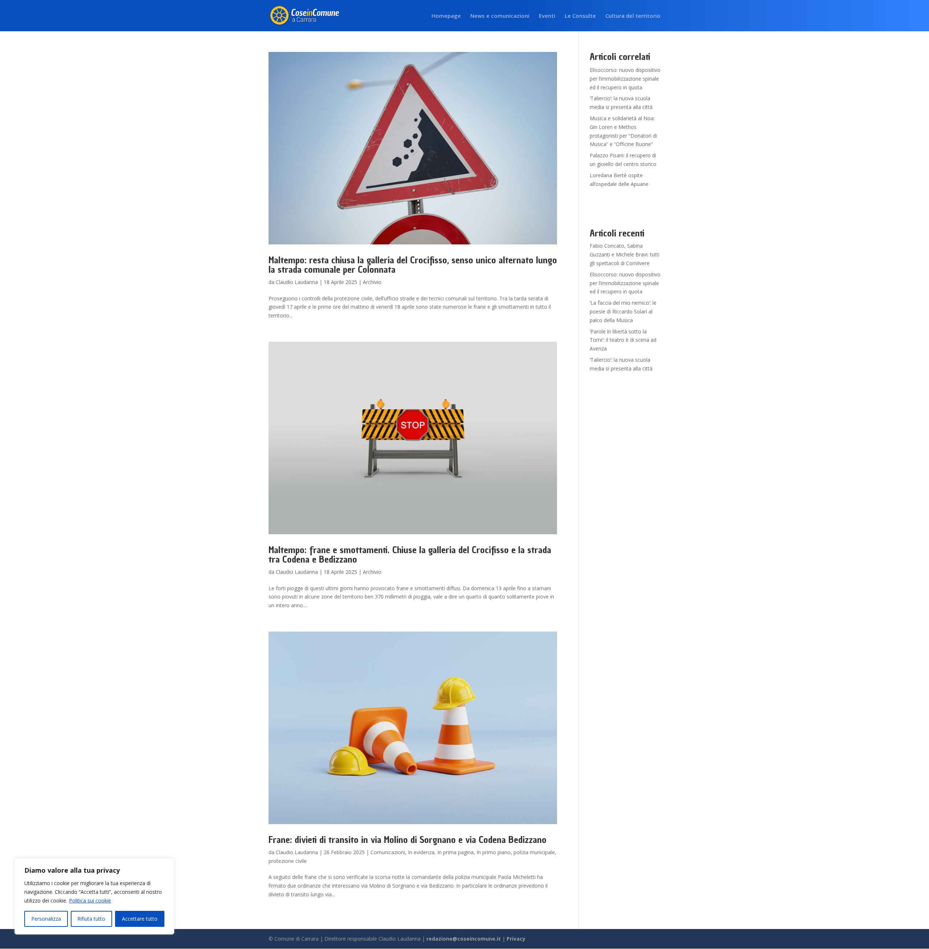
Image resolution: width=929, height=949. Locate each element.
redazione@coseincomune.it (463, 938)
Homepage (446, 16)
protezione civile (288, 860)
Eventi (547, 16)
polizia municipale (534, 852)
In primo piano (493, 852)
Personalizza (46, 918)
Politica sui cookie (90, 900)
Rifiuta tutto (91, 918)
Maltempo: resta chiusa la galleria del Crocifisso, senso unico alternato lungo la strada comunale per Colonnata (413, 265)
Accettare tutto (139, 918)
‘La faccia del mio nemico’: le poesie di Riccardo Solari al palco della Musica (623, 311)
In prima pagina (455, 852)
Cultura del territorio (632, 16)
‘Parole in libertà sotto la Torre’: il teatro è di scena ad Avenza (623, 340)
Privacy (516, 938)
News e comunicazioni (499, 16)
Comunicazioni (388, 852)
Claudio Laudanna (297, 282)
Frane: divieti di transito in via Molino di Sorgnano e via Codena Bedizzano (408, 839)
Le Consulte (580, 16)
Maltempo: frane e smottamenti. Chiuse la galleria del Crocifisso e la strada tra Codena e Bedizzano (410, 554)
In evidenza (421, 852)
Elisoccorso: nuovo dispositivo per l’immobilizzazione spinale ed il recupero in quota (625, 78)
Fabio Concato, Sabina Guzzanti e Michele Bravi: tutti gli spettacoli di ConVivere (624, 254)
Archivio (372, 282)
